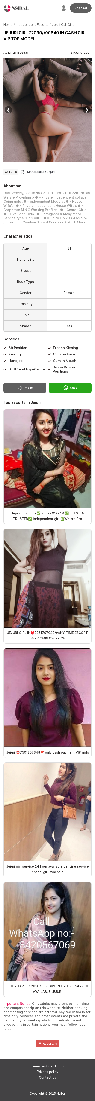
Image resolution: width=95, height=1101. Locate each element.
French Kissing (65, 348)
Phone (28, 387)
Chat (73, 387)
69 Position (18, 348)
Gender (26, 293)
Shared (25, 326)
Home (7, 25)
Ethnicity (26, 304)
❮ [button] (8, 109)
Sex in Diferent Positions (65, 369)
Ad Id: (15, 52)
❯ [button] (87, 109)
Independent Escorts (32, 25)
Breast (25, 270)
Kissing (15, 354)
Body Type (25, 282)
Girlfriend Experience (27, 369)
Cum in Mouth (64, 361)
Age (25, 248)
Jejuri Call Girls (63, 25)
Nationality (25, 259)
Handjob (16, 361)
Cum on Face (64, 354)
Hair (25, 315)
